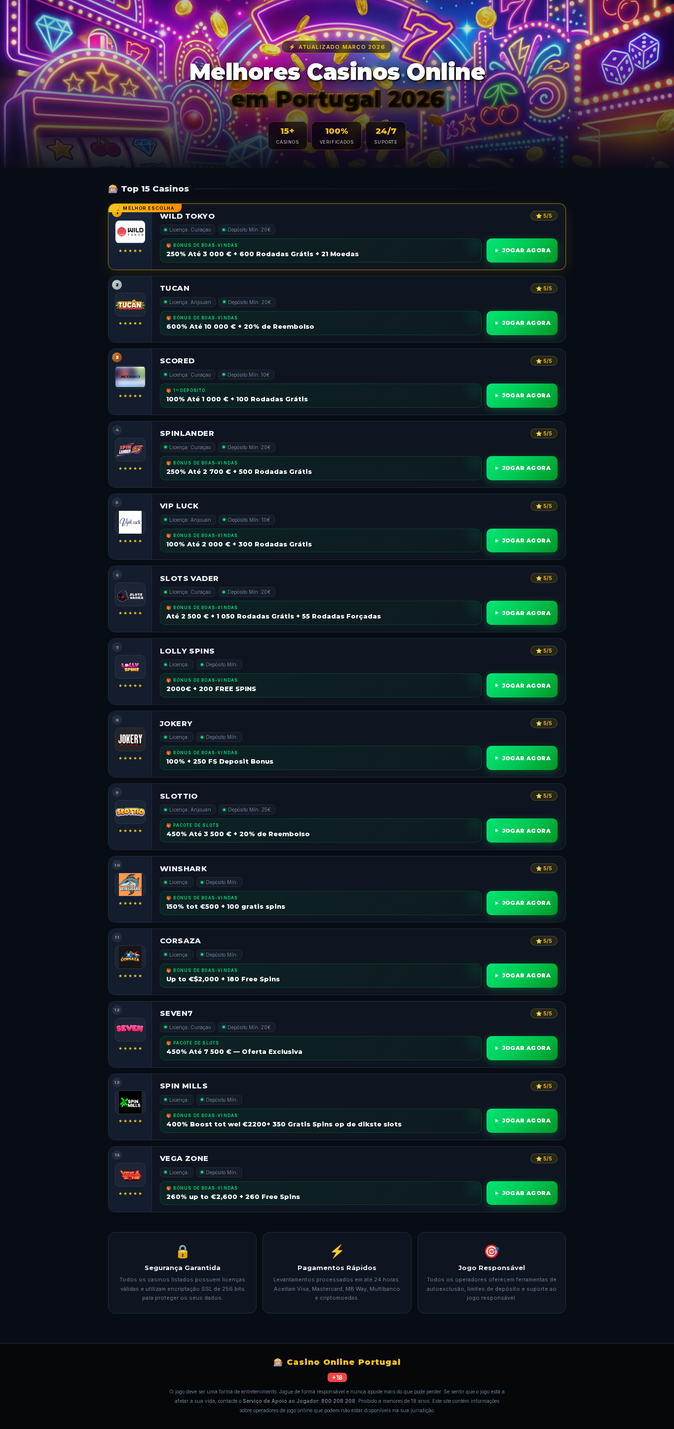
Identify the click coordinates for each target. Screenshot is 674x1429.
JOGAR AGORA (526, 250)
